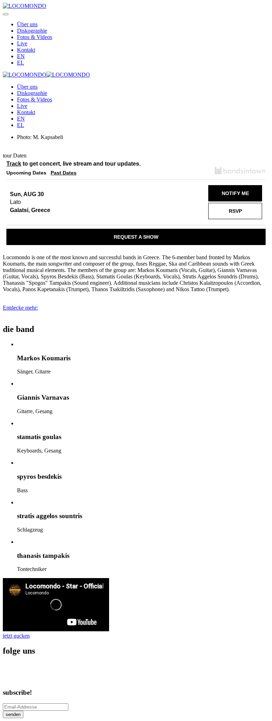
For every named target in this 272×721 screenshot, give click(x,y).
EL (20, 63)
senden (13, 714)
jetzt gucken (16, 636)
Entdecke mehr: (20, 308)
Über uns (27, 24)
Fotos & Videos (34, 37)
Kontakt (26, 50)
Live (22, 43)
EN (21, 56)
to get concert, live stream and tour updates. (73, 164)
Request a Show (136, 237)
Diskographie (32, 31)
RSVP (235, 211)
